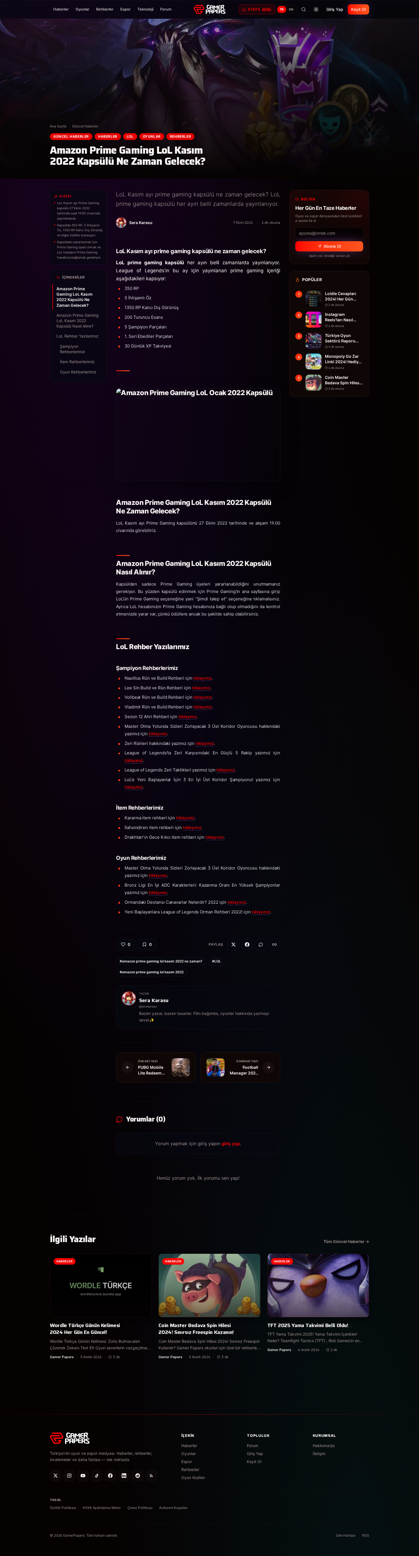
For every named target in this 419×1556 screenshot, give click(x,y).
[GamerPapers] (209, 9)
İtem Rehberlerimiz (77, 361)
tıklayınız (202, 678)
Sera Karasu (153, 1000)
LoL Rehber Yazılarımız (77, 336)
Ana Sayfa (58, 126)
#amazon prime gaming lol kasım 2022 (152, 972)
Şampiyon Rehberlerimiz (72, 349)
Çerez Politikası (139, 1508)
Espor (125, 9)
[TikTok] (96, 1475)
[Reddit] (137, 1475)
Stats (259, 9)
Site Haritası (345, 1535)
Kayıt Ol (358, 9)
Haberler (61, 9)
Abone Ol (332, 246)
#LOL (216, 961)
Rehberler (104, 9)
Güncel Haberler (85, 126)
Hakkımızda (324, 1445)
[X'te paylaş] (233, 944)
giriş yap (230, 1143)
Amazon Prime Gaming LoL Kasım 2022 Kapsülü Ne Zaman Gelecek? (74, 297)
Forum (166, 9)
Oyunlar (82, 9)
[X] (55, 1475)
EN (291, 9)
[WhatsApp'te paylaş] (261, 944)
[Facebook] (110, 1475)
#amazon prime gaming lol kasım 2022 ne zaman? (161, 961)
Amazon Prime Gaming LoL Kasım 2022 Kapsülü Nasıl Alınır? (77, 321)
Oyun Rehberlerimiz (78, 371)
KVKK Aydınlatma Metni (102, 1508)
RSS (365, 1535)
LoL (130, 136)
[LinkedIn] (124, 1475)
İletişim (319, 1453)
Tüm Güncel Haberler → (346, 1241)
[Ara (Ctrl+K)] (303, 9)
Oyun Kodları (193, 1477)
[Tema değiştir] (316, 9)
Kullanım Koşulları (173, 1508)
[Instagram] (69, 1475)
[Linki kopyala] (274, 944)
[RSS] (151, 1475)
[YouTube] (83, 1475)
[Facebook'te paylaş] (247, 944)
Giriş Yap (334, 9)
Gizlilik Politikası (63, 1508)
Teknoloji (145, 9)
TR (282, 9)
